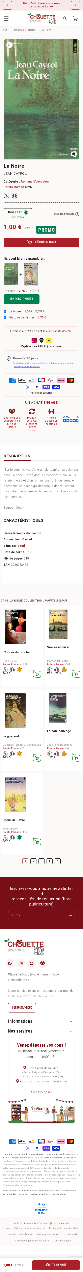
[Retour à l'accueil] (5, 29)
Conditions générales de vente (32, 1240)
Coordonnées (71, 1234)
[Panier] (75, 18)
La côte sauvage (59, 731)
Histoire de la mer (21, 317)
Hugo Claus (10, 661)
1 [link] (25, 861)
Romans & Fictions (23, 29)
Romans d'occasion (35, 181)
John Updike (10, 828)
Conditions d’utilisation (20, 1234)
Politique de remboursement (29, 1228)
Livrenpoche (29, 1223)
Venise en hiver (58, 647)
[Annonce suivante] (75, 5)
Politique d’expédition (48, 1234)
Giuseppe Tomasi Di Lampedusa (22, 744)
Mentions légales (62, 1240)
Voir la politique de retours (27, 366)
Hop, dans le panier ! (21, 299)
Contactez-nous (22, 1008)
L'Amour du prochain (17, 652)
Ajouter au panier (56, 1265)
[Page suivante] (58, 861)
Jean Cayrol (15, 173)
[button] (6, 18)
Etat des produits (64, 214)
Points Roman (14, 187)
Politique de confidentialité (64, 1228)
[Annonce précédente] (7, 5)
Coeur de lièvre (14, 820)
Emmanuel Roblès (58, 661)
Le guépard (11, 736)
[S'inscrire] (70, 915)
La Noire (15, 311)
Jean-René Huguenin (59, 744)
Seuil (21, 546)
